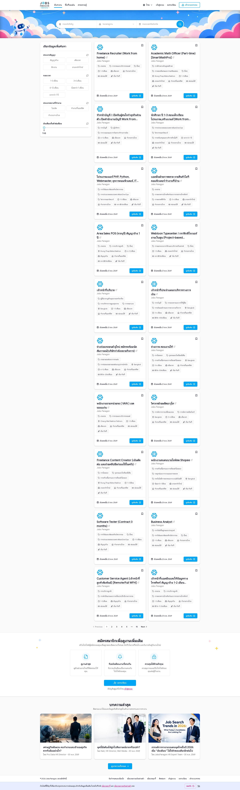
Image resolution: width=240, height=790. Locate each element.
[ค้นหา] (180, 24)
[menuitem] (58, 5)
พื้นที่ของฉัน (70, 5)
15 (137, 627)
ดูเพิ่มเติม (135, 96)
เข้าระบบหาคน (191, 5)
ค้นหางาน (58, 5)
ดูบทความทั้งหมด (118, 766)
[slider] (44, 128)
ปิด (199, 786)
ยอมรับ (188, 786)
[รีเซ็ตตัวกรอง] (87, 55)
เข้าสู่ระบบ (160, 5)
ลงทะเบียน (171, 5)
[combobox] (148, 5)
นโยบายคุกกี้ (151, 778)
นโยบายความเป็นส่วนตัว (135, 778)
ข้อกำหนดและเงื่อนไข (116, 778)
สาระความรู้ (82, 5)
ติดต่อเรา (162, 778)
